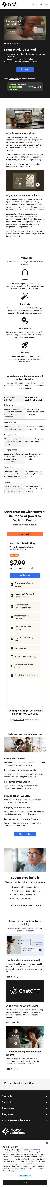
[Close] (47, 1143)
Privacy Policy (20, 1168)
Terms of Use (35, 1150)
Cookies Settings (25, 1176)
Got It (25, 1182)
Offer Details (19, 720)
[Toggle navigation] (46, 4)
